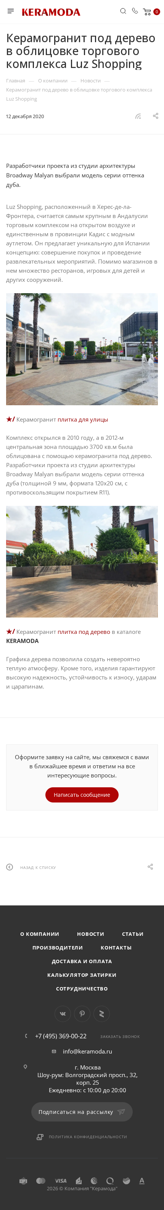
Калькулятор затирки (81, 974)
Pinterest (82, 1014)
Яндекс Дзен (101, 1014)
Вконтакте (63, 1014)
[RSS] (138, 116)
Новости (91, 933)
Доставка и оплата (82, 961)
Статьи (133, 933)
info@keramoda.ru (87, 1051)
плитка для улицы (83, 419)
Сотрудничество (82, 988)
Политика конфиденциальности (88, 1136)
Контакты (116, 947)
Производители (57, 947)
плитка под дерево (84, 631)
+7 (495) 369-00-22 (61, 1036)
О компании (39, 933)
